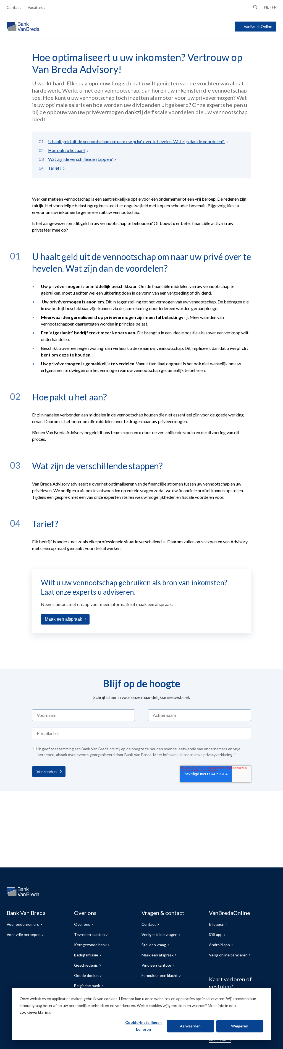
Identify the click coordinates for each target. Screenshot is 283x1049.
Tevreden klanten (89, 934)
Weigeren (239, 1026)
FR (274, 7)
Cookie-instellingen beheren (143, 1026)
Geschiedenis (86, 965)
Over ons (82, 924)
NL (266, 7)
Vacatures (36, 7)
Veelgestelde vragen (159, 934)
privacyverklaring (217, 754)
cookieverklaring (35, 1012)
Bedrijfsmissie (86, 955)
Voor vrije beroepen (24, 934)
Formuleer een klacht (160, 975)
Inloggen (216, 924)
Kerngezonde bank (90, 944)
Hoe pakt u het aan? (66, 150)
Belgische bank (87, 985)
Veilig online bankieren (228, 955)
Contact (14, 7)
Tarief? (54, 168)
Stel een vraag (154, 944)
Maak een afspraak (63, 619)
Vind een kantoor (156, 965)
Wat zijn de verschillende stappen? (80, 159)
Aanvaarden (190, 1026)
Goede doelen (86, 975)
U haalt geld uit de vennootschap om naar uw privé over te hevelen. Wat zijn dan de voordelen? (136, 141)
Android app (219, 944)
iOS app (215, 934)
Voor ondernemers (23, 924)
